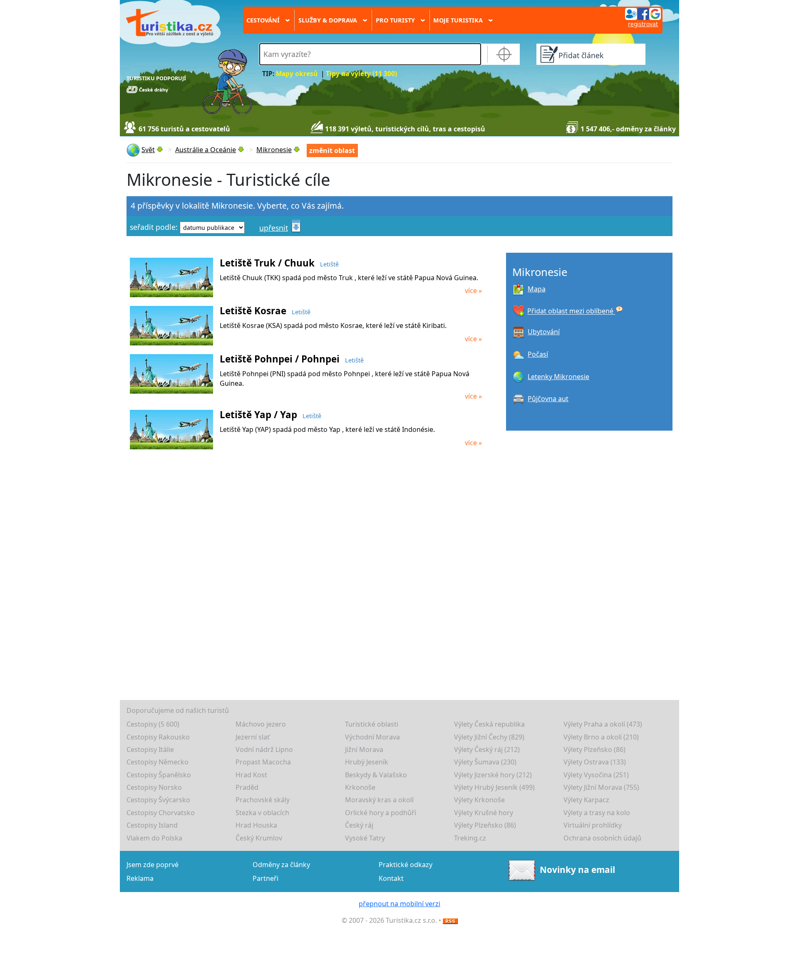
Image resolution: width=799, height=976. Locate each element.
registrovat (643, 24)
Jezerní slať (253, 737)
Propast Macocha (263, 762)
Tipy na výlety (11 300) (361, 73)
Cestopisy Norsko (154, 787)
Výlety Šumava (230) (485, 762)
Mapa (537, 288)
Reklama (140, 878)
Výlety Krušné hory (483, 812)
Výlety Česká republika (489, 724)
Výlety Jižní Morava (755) (601, 787)
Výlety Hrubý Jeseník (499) (494, 787)
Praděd (247, 787)
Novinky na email (577, 869)
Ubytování (544, 331)
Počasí (538, 354)
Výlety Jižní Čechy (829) (489, 737)
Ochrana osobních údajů (602, 838)
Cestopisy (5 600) (153, 724)
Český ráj (359, 825)
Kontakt (391, 878)
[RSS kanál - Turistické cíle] (450, 920)
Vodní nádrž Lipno (264, 749)
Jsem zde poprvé (153, 864)
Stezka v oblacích (262, 812)
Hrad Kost (251, 774)
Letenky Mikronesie (558, 376)
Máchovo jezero (261, 724)
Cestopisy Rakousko (158, 737)
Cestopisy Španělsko (159, 774)
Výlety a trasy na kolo (596, 812)
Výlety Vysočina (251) (596, 774)
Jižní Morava (364, 749)
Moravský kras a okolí (379, 799)
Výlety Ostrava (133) (594, 762)
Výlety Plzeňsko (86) (594, 749)
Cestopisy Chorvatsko (161, 812)
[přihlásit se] (643, 13)
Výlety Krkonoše (479, 799)
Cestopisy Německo (158, 762)
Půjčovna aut (548, 398)
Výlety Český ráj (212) (487, 749)
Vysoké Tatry (365, 838)
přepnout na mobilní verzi (399, 903)
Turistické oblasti (371, 724)
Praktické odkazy (405, 864)
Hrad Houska (256, 825)
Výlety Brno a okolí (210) (601, 737)
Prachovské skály (263, 799)
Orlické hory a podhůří (380, 812)
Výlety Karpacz (586, 799)
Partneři (265, 878)
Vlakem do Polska (154, 838)
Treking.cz (470, 838)
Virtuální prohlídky (592, 825)
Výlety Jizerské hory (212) (493, 774)
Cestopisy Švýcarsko (158, 799)
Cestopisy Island (152, 825)
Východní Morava (372, 737)
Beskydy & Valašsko (376, 774)
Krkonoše (360, 787)
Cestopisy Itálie (150, 749)
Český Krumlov (259, 838)
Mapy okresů (297, 73)
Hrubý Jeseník (366, 762)
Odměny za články (281, 864)
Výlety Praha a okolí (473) (602, 724)
